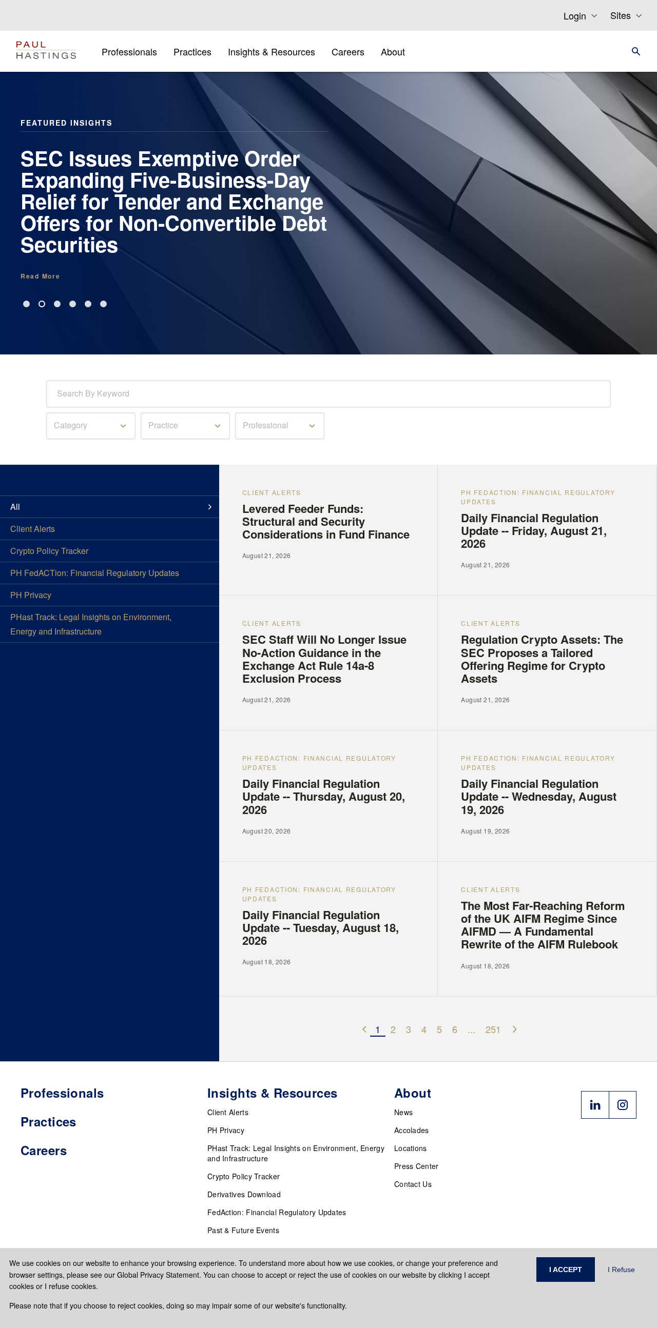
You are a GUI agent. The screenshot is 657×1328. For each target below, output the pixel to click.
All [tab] (15, 506)
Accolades (411, 1130)
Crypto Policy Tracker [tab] (49, 551)
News (403, 1112)
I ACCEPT (565, 1269)
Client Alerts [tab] (32, 528)
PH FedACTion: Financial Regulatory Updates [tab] (94, 573)
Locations (410, 1148)
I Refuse (621, 1269)
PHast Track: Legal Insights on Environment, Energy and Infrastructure (295, 1153)
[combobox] (59, 393)
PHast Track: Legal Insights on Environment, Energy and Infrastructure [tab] (90, 624)
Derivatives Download (244, 1194)
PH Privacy (225, 1130)
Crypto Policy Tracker (243, 1176)
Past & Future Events (243, 1230)
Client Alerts (227, 1112)
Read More (40, 276)
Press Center (416, 1166)
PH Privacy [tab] (30, 595)
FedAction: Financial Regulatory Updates (276, 1212)
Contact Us (413, 1184)
